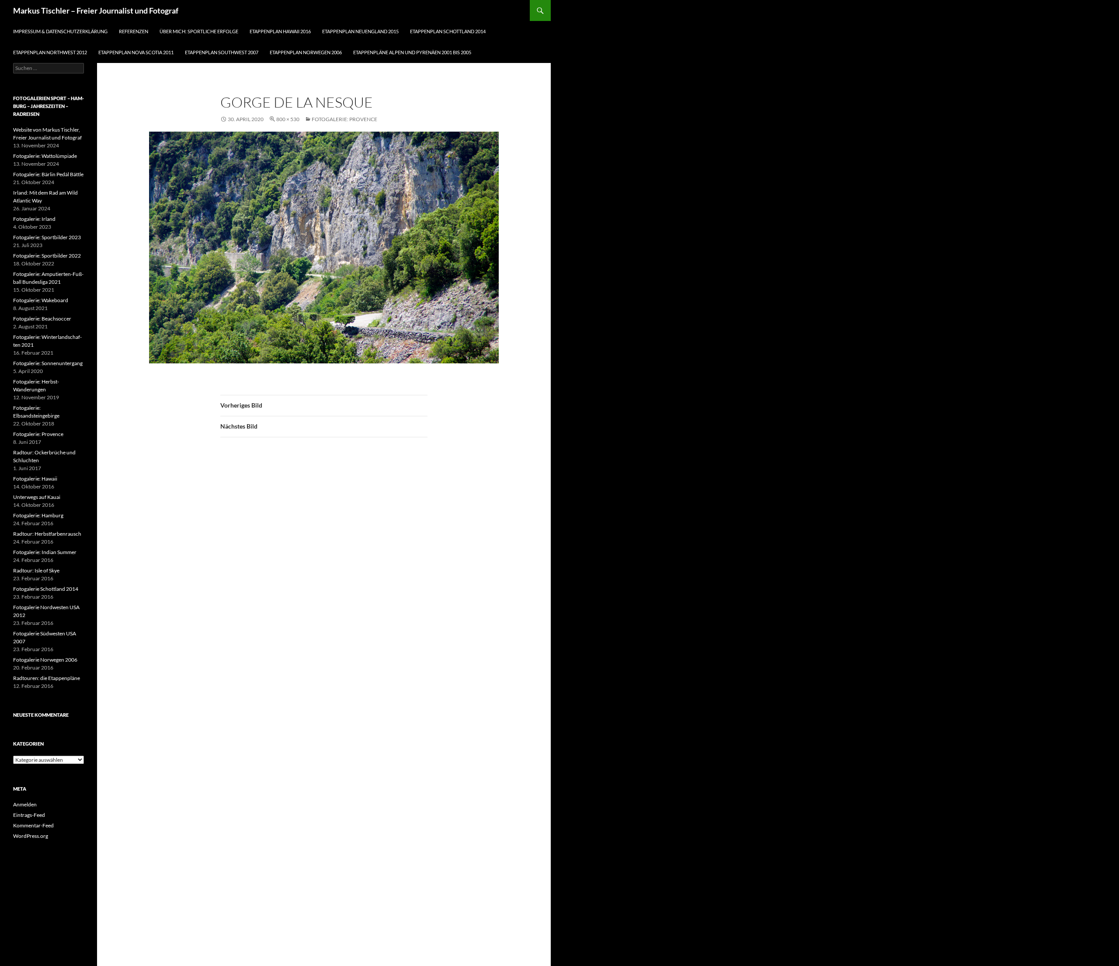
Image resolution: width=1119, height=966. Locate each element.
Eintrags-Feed (29, 815)
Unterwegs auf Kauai (36, 497)
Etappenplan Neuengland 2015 (360, 31)
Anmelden (25, 804)
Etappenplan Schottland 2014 (448, 31)
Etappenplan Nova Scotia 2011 (136, 52)
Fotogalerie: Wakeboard (40, 300)
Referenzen (133, 31)
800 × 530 (287, 119)
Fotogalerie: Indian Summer (44, 552)
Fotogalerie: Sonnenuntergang (48, 363)
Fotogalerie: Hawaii (35, 478)
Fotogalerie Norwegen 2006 (45, 659)
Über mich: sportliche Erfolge (199, 31)
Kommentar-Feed (33, 825)
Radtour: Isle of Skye (36, 570)
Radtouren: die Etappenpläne (46, 678)
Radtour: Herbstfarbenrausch (47, 533)
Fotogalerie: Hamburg (38, 515)
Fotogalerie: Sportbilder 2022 (47, 255)
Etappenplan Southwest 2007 (221, 52)
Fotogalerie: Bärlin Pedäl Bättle (48, 174)
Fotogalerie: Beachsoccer (42, 318)
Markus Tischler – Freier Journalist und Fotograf (95, 10)
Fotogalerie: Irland (34, 219)
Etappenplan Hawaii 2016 (280, 31)
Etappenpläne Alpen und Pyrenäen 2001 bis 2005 (412, 52)
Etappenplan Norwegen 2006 (306, 52)
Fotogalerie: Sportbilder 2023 (47, 237)
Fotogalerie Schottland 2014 (45, 589)
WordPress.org (30, 836)
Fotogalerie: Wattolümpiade (45, 156)
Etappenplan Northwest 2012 (50, 52)
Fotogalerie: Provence (344, 119)
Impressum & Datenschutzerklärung (60, 31)
